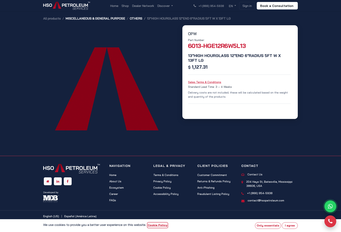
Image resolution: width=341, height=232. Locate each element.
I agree (290, 225)
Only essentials (268, 225)
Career (113, 194)
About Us (115, 181)
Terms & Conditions (165, 175)
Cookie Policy (162, 187)
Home (112, 175)
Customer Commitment (212, 175)
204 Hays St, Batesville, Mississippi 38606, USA (269, 184)
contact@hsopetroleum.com (266, 200)
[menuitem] (114, 6)
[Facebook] (68, 181)
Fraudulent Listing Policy (213, 194)
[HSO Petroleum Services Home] (71, 170)
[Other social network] (48, 181)
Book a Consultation (277, 6)
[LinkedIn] (58, 181)
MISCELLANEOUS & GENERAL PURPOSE (95, 18)
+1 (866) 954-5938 (260, 193)
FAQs (112, 200)
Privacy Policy (162, 181)
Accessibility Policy (166, 194)
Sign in (247, 6)
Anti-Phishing (206, 187)
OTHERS (136, 18)
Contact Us (254, 174)
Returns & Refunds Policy (213, 181)
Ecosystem (116, 187)
